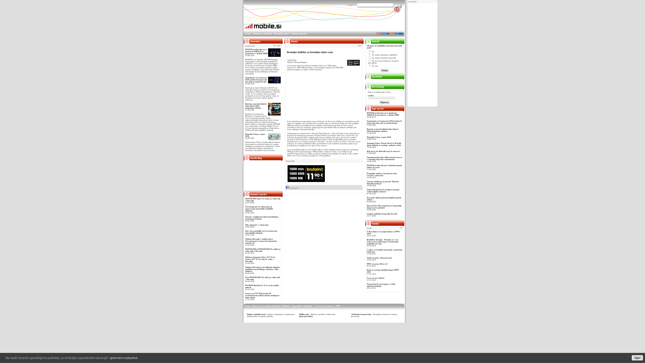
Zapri (637, 358)
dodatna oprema (299, 33)
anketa (375, 41)
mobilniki (267, 33)
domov (248, 33)
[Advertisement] (422, 55)
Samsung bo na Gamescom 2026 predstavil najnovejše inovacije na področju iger (256, 80)
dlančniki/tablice (282, 33)
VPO (338, 306)
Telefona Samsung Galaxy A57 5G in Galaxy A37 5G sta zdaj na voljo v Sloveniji (260, 259)
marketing (412, 2)
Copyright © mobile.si (301, 306)
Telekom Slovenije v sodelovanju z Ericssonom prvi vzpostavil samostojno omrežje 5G (261, 241)
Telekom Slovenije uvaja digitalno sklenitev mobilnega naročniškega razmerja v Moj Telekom (262, 269)
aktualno (257, 33)
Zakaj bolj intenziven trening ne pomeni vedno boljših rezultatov (383, 191)
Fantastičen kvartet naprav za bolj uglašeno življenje (381, 285)
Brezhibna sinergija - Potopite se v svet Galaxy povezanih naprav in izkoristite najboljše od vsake (383, 242)
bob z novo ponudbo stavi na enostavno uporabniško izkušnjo (261, 232)
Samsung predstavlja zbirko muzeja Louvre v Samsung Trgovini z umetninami (384, 158)
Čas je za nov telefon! (375, 278)
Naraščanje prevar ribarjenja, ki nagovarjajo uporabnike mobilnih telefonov (259, 209)
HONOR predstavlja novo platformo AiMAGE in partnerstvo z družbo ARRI (256, 51)
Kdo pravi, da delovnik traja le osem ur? (383, 151)
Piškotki (286, 306)
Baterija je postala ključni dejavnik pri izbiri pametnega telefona (255, 106)
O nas (247, 306)
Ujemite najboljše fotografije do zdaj (382, 214)
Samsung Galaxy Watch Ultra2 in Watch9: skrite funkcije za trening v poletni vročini (384, 144)
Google (350, 5)
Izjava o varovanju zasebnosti (266, 306)
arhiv (279, 46)
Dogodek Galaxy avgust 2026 (379, 137)
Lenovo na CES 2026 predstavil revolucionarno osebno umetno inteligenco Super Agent (262, 295)
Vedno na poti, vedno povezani (379, 258)
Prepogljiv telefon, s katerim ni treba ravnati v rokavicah (382, 174)
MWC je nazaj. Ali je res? (377, 264)
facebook (376, 76)
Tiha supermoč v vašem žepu (256, 225)
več (274, 46)
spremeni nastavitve (124, 358)
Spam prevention (306, 316)
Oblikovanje (304, 314)
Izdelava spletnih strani (256, 314)
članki (375, 223)
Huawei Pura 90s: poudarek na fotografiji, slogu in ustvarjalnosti (384, 207)
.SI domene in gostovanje (361, 314)
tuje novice (377, 108)
